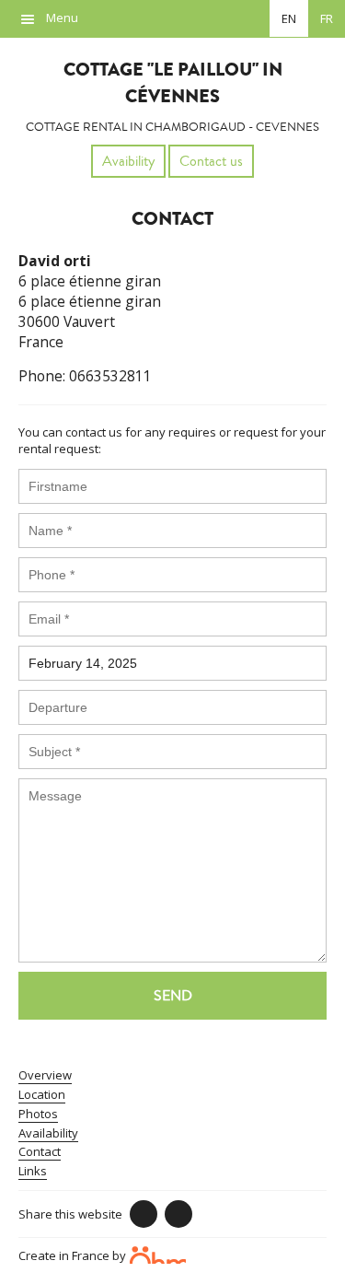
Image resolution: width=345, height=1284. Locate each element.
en (289, 18)
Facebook (143, 1214)
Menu (62, 17)
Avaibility (128, 161)
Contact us (211, 161)
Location (41, 1094)
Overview (45, 1075)
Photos (38, 1113)
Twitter (178, 1214)
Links (32, 1170)
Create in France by (73, 1254)
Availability (48, 1133)
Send (173, 996)
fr (326, 18)
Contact (39, 1151)
